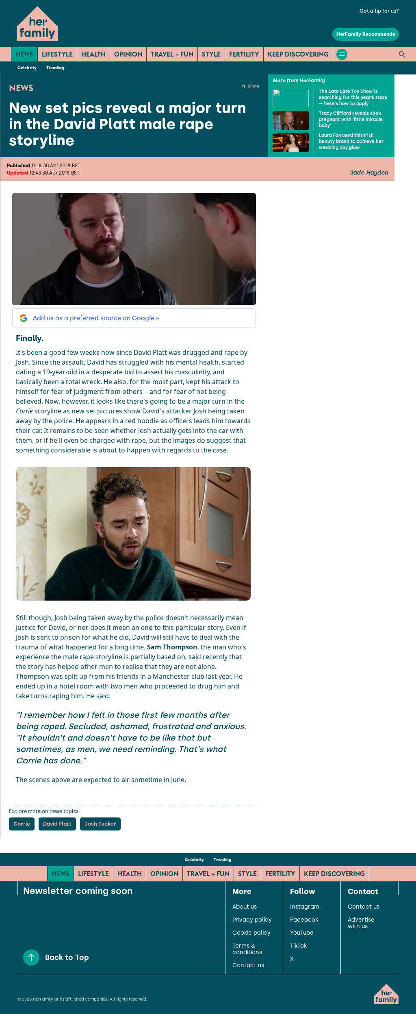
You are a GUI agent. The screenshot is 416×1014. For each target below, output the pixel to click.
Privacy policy (252, 920)
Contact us (248, 965)
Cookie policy (251, 933)
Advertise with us (361, 923)
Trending (55, 67)
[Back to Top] (31, 957)
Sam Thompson (172, 646)
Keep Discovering (298, 54)
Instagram (304, 907)
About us (244, 907)
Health (93, 54)
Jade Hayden (369, 173)
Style (211, 54)
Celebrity (27, 67)
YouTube (302, 933)
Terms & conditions (247, 949)
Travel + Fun (172, 54)
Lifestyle (57, 54)
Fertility (244, 54)
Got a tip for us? (379, 11)
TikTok (298, 946)
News (24, 54)
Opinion (128, 54)
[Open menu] (341, 54)
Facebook (304, 920)
